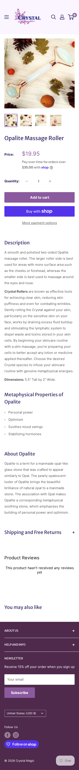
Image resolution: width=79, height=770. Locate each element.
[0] (71, 17)
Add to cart (39, 197)
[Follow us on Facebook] (7, 735)
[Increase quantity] (50, 181)
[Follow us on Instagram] (16, 735)
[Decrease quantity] (26, 181)
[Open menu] (6, 17)
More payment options (39, 223)
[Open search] (53, 17)
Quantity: (11, 181)
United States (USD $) (21, 713)
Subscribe (19, 692)
